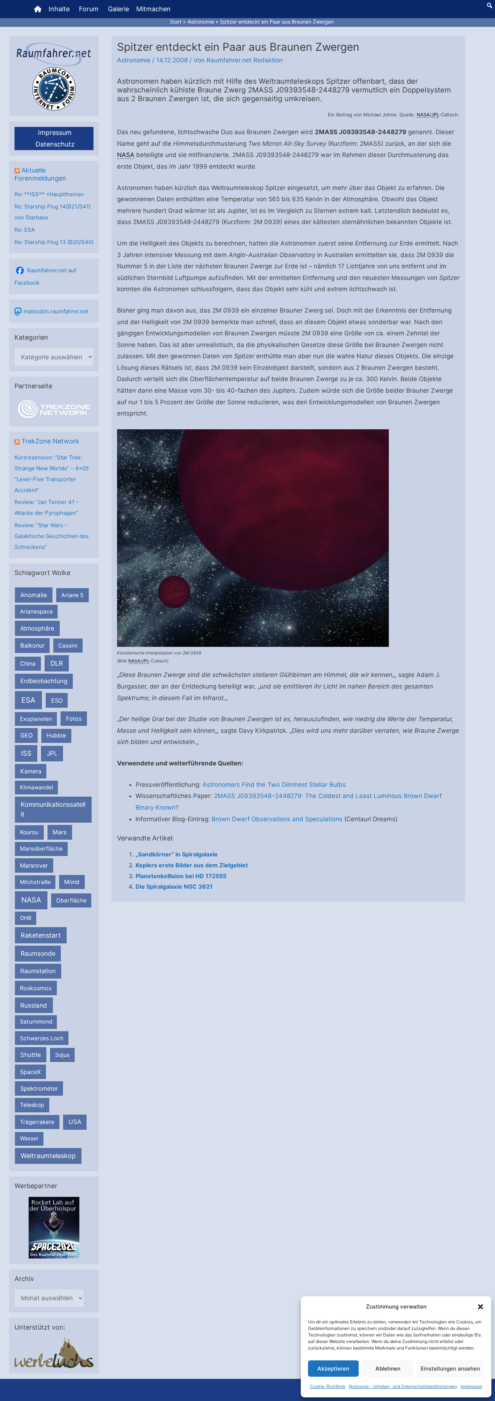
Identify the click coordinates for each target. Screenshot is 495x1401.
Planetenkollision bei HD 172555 (181, 876)
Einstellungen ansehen (450, 1368)
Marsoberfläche (41, 848)
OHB (26, 917)
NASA (31, 900)
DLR (56, 663)
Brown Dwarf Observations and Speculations (277, 819)
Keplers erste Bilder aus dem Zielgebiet (192, 865)
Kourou (29, 832)
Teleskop (32, 1105)
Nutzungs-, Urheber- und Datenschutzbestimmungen (403, 1386)
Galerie (118, 9)
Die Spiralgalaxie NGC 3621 (174, 886)
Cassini (68, 645)
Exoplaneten (36, 718)
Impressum (471, 1386)
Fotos (74, 718)
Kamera (30, 771)
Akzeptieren (333, 1368)
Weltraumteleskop (48, 1156)
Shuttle (30, 1054)
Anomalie (33, 595)
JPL (52, 753)
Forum (89, 9)
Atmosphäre (37, 628)
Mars (60, 832)
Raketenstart (41, 935)
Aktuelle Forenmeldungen (40, 174)
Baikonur (32, 645)
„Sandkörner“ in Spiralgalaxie (177, 854)
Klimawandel (36, 787)
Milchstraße (35, 882)
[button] (480, 1306)
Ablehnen (387, 1368)
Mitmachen (153, 9)
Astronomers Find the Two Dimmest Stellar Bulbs (274, 784)
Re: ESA (24, 229)
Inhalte (59, 9)
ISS (26, 753)
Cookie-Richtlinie (327, 1386)
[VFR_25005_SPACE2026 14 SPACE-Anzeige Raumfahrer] (54, 1227)
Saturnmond (36, 1021)
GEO (26, 735)
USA (74, 1121)
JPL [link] (435, 114)
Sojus (62, 1054)
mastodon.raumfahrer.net (56, 311)
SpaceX (30, 1071)
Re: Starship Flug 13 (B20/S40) (53, 242)
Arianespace (36, 611)
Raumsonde (38, 953)
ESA (28, 700)
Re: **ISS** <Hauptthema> (49, 194)
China (28, 663)
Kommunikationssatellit (53, 809)
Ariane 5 (72, 595)
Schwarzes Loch (41, 1038)
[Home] (37, 9)
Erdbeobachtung (43, 681)
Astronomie (133, 60)
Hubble (56, 735)
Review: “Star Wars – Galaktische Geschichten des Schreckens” (51, 536)
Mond (71, 882)
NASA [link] (423, 114)
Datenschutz (55, 144)
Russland (33, 1005)
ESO (57, 700)
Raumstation (38, 971)
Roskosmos (35, 988)
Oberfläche (71, 900)
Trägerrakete (37, 1122)
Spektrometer (39, 1088)
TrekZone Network (50, 441)
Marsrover (34, 865)
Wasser (29, 1138)
